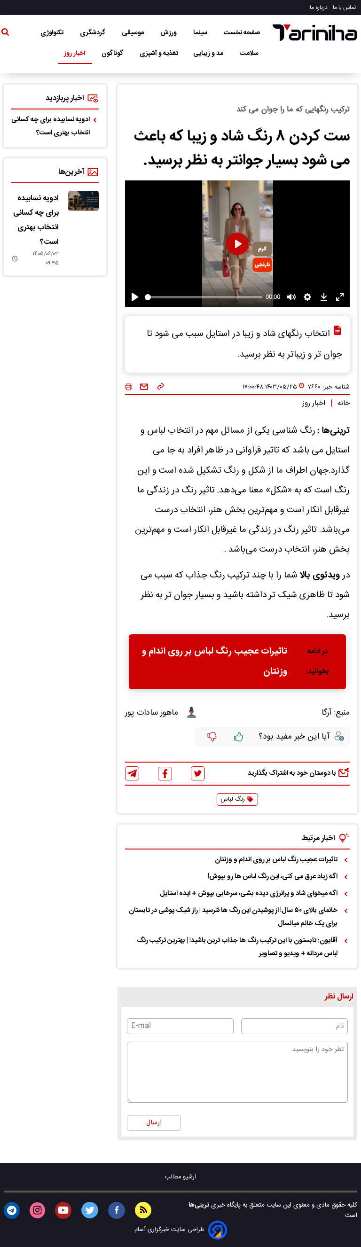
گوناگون (113, 53)
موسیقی (133, 33)
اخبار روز (75, 53)
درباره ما (319, 7)
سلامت (250, 53)
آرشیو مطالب (180, 1177)
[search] (5, 33)
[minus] (212, 737)
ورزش (169, 33)
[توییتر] (198, 773)
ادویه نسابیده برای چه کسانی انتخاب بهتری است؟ (50, 126)
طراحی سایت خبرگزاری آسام (169, 1230)
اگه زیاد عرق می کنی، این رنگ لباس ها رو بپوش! (272, 876)
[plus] (239, 737)
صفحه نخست (242, 33)
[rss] (143, 1210)
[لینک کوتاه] (160, 387)
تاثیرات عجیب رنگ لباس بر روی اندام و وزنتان (214, 661)
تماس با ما (345, 7)
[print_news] (128, 387)
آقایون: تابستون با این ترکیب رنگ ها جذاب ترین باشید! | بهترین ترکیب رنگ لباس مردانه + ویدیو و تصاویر (237, 947)
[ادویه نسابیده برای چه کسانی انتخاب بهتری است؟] (83, 201)
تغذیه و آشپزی (159, 53)
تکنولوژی (52, 33)
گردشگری (93, 33)
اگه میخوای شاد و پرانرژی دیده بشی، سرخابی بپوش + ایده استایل (248, 893)
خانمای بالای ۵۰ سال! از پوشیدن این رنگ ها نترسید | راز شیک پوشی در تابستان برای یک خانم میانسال (233, 917)
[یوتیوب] (63, 1210)
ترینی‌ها (198, 1205)
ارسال (154, 1123)
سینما (201, 33)
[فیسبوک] (165, 773)
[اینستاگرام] (37, 1210)
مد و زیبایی (209, 53)
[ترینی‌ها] (315, 32)
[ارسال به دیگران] (144, 387)
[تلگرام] (132, 773)
